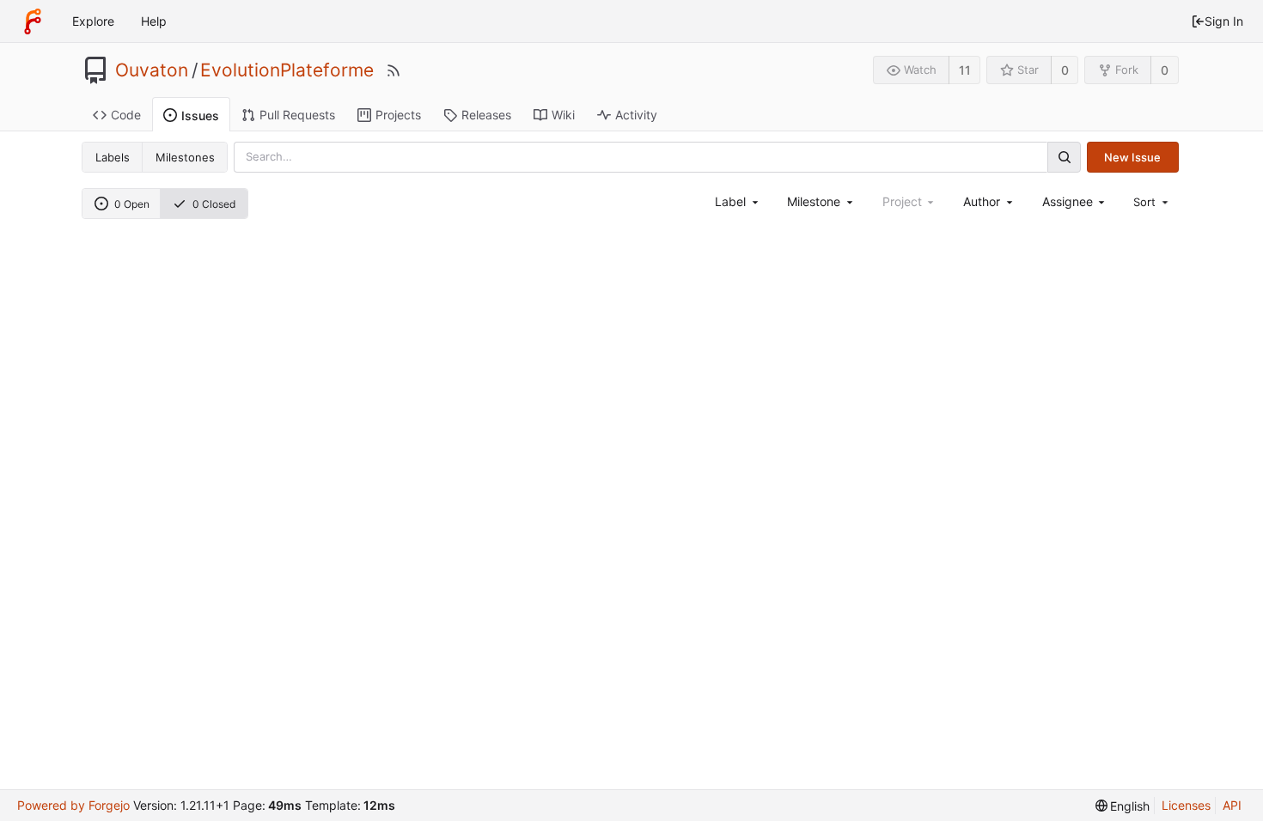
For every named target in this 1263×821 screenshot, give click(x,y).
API (1232, 805)
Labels (112, 157)
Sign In (1224, 21)
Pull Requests (297, 114)
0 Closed (213, 204)
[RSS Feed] (393, 70)
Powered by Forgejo (73, 805)
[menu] (1152, 201)
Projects (398, 114)
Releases (486, 114)
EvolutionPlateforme (287, 70)
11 (965, 70)
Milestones (185, 157)
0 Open (131, 204)
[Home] (33, 21)
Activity (636, 114)
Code (126, 114)
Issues (200, 115)
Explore (93, 21)
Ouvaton (151, 70)
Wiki (563, 114)
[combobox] (738, 201)
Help (154, 21)
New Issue (1132, 157)
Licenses (1186, 805)
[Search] (1063, 157)
